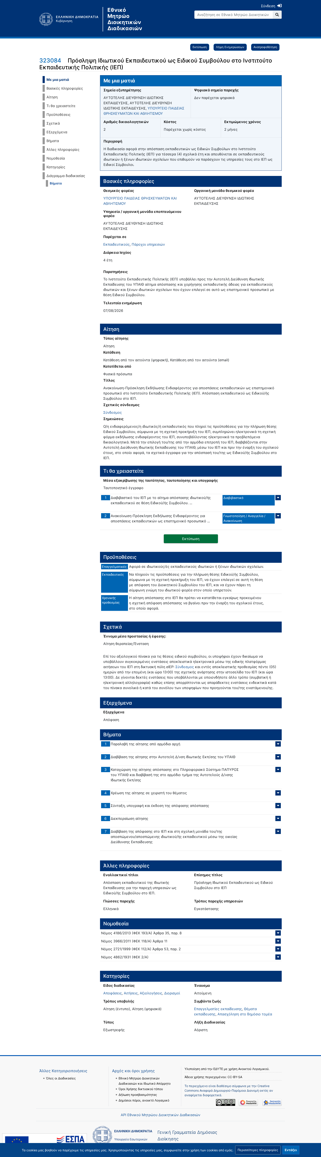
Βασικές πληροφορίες (65, 88)
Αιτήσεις (131, 993)
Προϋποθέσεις (59, 114)
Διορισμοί (172, 993)
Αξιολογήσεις (151, 993)
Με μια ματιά (58, 79)
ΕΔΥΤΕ (218, 1069)
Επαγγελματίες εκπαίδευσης (218, 1009)
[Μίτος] (71, 19)
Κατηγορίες (56, 167)
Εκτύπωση (200, 47)
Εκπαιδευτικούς (116, 244)
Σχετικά (53, 123)
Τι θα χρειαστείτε (61, 106)
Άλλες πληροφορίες (63, 149)
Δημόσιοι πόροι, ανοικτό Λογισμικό (144, 1100)
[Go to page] (277, 14)
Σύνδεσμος (112, 412)
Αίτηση (52, 97)
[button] (258, 1150)
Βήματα (53, 141)
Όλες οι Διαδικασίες (61, 1078)
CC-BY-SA (235, 1077)
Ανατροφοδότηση (265, 47)
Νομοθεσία (56, 158)
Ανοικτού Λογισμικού (253, 1069)
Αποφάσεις (112, 993)
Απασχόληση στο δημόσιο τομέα (244, 1014)
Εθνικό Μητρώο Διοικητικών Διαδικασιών (124, 19)
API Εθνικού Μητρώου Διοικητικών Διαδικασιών (160, 1115)
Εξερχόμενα (57, 132)
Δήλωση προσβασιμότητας (138, 1094)
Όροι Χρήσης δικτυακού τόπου (141, 1089)
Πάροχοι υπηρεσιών (148, 244)
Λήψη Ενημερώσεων (230, 47)
